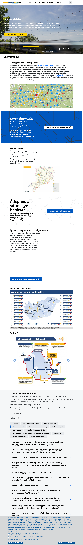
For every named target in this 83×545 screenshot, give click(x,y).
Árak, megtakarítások (31, 424)
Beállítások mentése (16, 542)
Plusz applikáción (45, 65)
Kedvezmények (57, 427)
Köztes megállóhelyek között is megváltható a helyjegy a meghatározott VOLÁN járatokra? (36, 491)
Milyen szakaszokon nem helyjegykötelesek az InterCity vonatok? (39, 457)
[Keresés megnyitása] (70, 2)
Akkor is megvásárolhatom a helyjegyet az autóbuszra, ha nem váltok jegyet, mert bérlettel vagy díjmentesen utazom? (38, 506)
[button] (41, 310)
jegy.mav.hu (61, 76)
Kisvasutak (17, 430)
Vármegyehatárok (19, 437)
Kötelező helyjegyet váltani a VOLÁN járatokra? (31, 472)
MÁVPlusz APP (39, 3)
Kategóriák (15, 418)
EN (79, 3)
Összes (15, 424)
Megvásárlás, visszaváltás (35, 430)
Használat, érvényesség (38, 427)
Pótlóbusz (57, 433)
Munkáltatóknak (54, 3)
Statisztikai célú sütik (15, 535)
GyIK (29, 3)
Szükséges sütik (14, 531)
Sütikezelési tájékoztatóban (39, 529)
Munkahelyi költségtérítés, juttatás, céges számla (31, 433)
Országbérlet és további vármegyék (59, 211)
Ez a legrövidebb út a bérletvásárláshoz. (24, 279)
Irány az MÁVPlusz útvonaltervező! (57, 127)
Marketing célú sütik (15, 538)
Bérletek (20, 3)
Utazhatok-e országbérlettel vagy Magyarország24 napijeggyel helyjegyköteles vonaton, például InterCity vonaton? (38, 443)
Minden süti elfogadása (66, 542)
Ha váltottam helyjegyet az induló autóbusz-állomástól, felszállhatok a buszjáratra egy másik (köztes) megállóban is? (38, 499)
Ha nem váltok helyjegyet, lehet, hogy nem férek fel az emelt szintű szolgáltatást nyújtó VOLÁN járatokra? (40, 478)
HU (76, 3)
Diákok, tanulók (50, 424)
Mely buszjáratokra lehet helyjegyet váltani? (30, 485)
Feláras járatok (18, 427)
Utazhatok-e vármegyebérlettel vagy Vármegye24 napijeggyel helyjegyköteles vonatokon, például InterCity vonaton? (38, 451)
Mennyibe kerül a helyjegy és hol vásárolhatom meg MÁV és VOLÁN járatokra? (40, 514)
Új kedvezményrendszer (14, 34)
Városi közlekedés (37, 437)
